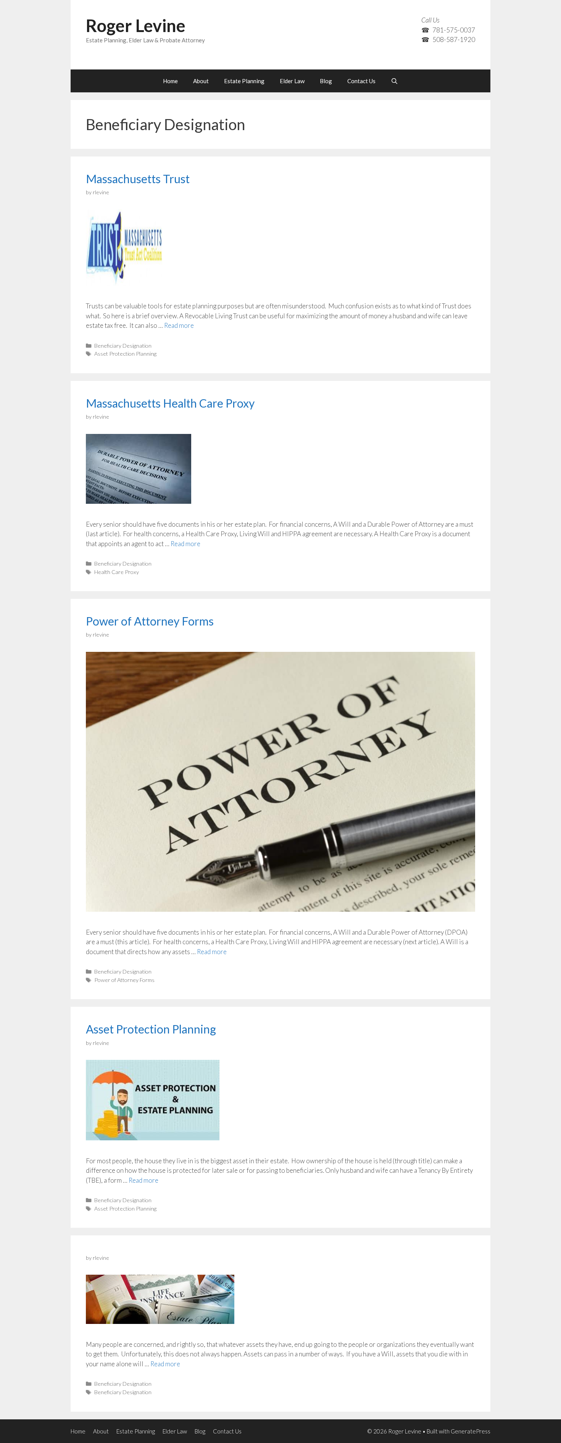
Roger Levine (135, 25)
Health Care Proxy (116, 572)
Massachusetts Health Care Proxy (170, 403)
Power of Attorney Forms (150, 621)
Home (170, 80)
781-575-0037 (453, 30)
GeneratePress (470, 1431)
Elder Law (292, 80)
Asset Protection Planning (125, 353)
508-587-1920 (453, 39)
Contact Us (361, 80)
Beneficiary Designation (123, 345)
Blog (326, 80)
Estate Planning (244, 80)
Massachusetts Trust (138, 178)
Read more (179, 325)
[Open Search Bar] (394, 80)
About (201, 80)
